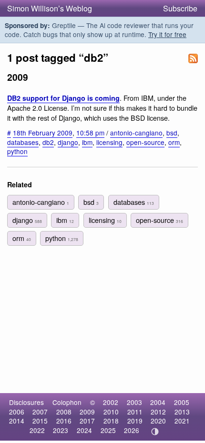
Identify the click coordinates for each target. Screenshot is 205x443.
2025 (108, 430)
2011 (135, 411)
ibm (87, 142)
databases (23, 142)
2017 (87, 420)
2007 (40, 411)
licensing (109, 142)
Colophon (67, 402)
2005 (181, 402)
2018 (111, 420)
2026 (131, 430)
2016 (64, 420)
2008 (64, 411)
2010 (111, 411)
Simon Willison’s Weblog (49, 8)
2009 (87, 411)
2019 (135, 420)
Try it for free (167, 34)
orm (174, 142)
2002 (110, 402)
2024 (84, 430)
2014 (16, 420)
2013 (182, 411)
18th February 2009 (42, 132)
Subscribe (180, 8)
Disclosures (26, 402)
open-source (145, 142)
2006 (16, 411)
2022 (37, 430)
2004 (157, 402)
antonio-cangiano (136, 132)
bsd (171, 132)
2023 (60, 430)
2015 (40, 420)
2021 (182, 420)
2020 (158, 420)
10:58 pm (90, 132)
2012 (158, 411)
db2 (48, 142)
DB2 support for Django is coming (63, 98)
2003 (134, 402)
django (68, 142)
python (17, 151)
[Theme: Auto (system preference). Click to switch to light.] (155, 431)
